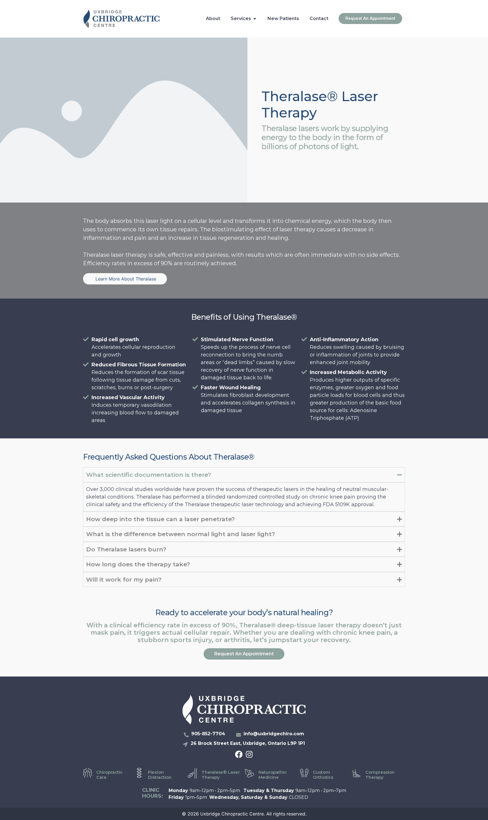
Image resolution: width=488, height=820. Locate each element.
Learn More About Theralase (125, 279)
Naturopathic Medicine (272, 774)
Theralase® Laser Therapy (221, 774)
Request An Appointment (244, 653)
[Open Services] (254, 18)
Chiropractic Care (109, 774)
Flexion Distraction (159, 774)
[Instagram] (249, 754)
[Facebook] (238, 754)
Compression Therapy (380, 774)
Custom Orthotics (323, 774)
